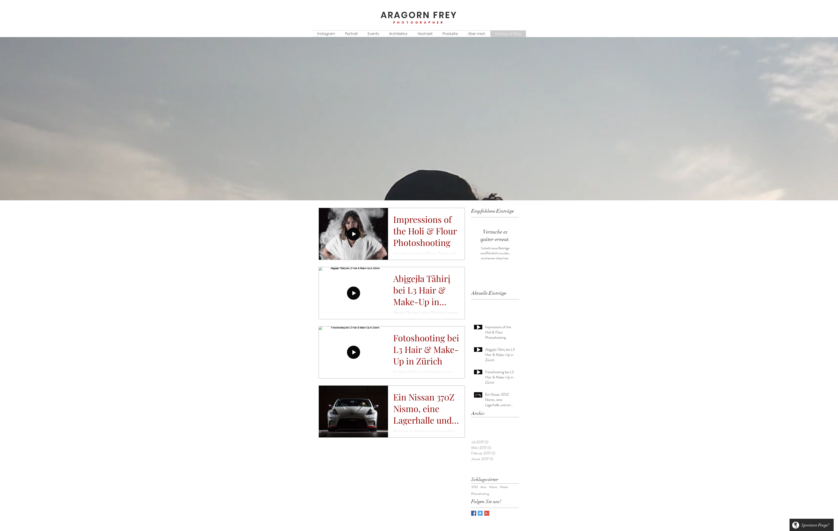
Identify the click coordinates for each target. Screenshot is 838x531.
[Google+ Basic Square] (486, 513)
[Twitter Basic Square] (480, 513)
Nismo (493, 487)
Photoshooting (480, 494)
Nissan (504, 487)
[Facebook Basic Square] (473, 513)
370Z (474, 487)
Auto (484, 487)
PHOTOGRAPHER (419, 22)
